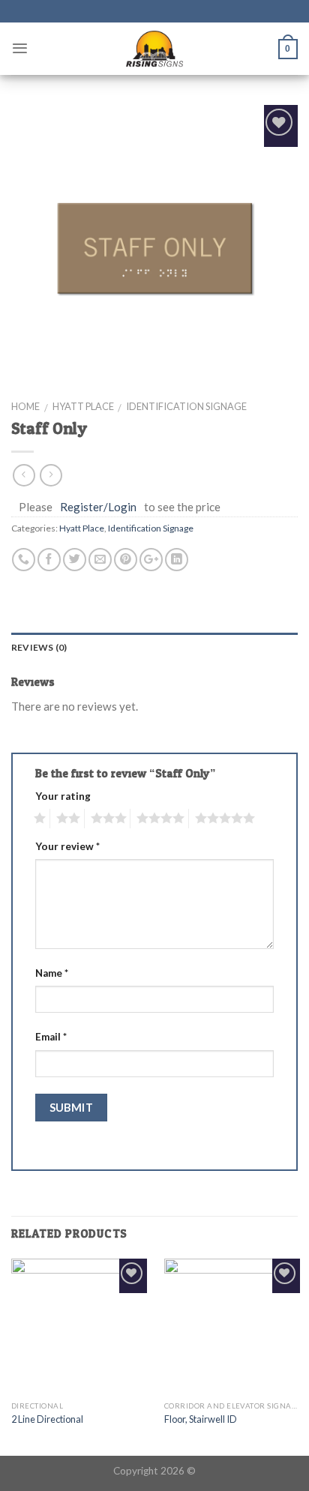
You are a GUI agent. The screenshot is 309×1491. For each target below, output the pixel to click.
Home (25, 406)
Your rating (63, 796)
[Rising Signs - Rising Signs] (154, 48)
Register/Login (98, 506)
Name (51, 973)
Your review (67, 846)
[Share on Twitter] (74, 559)
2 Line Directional (47, 1419)
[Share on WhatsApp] (23, 559)
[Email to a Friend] (100, 559)
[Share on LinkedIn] (176, 559)
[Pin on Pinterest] (125, 559)
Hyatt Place (83, 406)
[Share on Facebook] (49, 559)
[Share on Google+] (151, 559)
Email (51, 1037)
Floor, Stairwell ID (200, 1419)
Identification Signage (186, 406)
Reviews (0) (39, 647)
